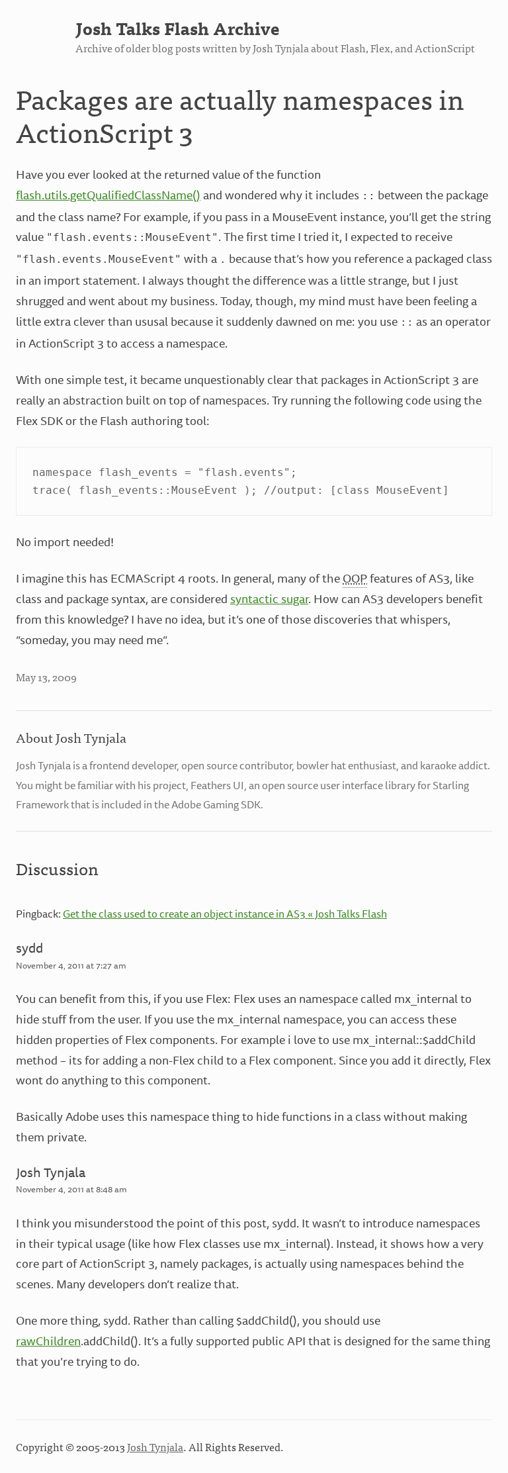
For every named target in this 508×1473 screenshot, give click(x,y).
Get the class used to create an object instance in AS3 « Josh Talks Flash (225, 913)
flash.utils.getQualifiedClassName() (108, 194)
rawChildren (48, 1340)
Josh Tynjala (50, 1172)
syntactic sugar (269, 598)
